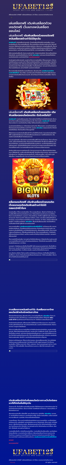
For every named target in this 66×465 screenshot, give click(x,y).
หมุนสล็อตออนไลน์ (34, 57)
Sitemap (12, 462)
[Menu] (11, 17)
